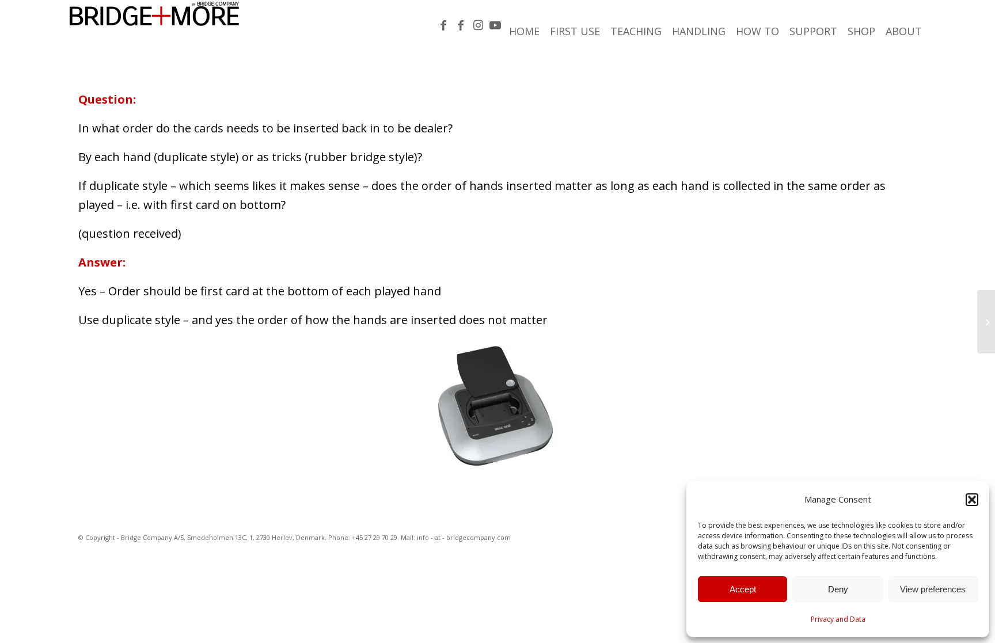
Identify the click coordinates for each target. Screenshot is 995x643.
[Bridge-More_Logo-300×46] (154, 26)
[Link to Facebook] (443, 25)
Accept (743, 589)
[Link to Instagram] (478, 25)
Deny (838, 589)
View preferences (933, 589)
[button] (972, 499)
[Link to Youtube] (495, 25)
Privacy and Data (838, 619)
